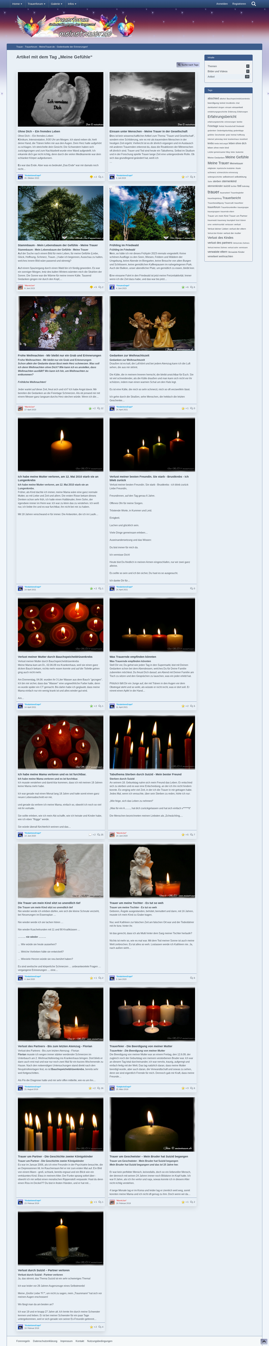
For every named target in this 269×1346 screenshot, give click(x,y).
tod (239, 185)
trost (238, 220)
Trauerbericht (231, 198)
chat (237, 103)
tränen (243, 220)
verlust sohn (233, 247)
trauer (213, 192)
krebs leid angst (221, 143)
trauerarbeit (225, 193)
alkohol (223, 99)
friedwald (240, 126)
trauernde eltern (227, 212)
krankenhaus (233, 139)
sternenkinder (215, 186)
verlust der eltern (237, 228)
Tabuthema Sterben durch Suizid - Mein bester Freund (146, 774)
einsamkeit (237, 107)
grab (228, 135)
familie (239, 122)
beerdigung (213, 103)
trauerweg (221, 220)
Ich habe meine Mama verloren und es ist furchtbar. (52, 774)
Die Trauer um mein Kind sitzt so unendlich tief (49, 903)
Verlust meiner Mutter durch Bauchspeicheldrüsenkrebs (55, 656)
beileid (222, 103)
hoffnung (241, 135)
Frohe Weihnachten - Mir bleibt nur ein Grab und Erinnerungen (59, 355)
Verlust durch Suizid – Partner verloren (44, 1270)
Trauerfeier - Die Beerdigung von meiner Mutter (141, 1046)
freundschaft (230, 126)
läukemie (239, 152)
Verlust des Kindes (220, 237)
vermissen (243, 247)
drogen (221, 107)
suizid (227, 186)
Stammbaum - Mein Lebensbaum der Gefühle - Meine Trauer (58, 245)
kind (225, 139)
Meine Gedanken (216, 157)
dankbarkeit (213, 107)
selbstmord (228, 176)
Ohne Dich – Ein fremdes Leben (39, 131)
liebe (233, 152)
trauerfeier (238, 203)
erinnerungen (230, 122)
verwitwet (213, 256)
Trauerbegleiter (237, 193)
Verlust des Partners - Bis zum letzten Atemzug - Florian (55, 1046)
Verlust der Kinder (215, 233)
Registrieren (239, 3)
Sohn (210, 181)
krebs (211, 143)
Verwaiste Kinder (236, 252)
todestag (245, 186)
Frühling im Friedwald (124, 245)
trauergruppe (243, 207)
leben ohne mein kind (218, 147)
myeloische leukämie (226, 168)
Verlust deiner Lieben (218, 228)
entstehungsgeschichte (217, 112)
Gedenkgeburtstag (225, 131)
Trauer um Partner (238, 216)
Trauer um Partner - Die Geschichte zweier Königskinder (55, 1156)
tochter (234, 186)
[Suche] (253, 4)
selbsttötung (240, 176)
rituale (238, 168)
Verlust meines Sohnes (217, 247)
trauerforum (214, 207)
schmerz (212, 172)
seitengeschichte (215, 177)
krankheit (244, 139)
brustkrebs (230, 103)
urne (210, 224)
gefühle (211, 135)
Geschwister (220, 135)
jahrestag (219, 139)
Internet (211, 139)
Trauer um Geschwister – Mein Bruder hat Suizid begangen (149, 1156)
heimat (233, 135)
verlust (237, 224)
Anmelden (222, 3)
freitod (221, 126)
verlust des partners (220, 242)
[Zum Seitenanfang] (264, 1341)
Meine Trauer (218, 163)
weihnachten (226, 256)
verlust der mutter (232, 233)
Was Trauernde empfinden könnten (133, 656)
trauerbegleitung (215, 198)
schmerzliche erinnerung (227, 172)
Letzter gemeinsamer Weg (219, 152)
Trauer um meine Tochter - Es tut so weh (136, 903)
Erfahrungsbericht (222, 117)
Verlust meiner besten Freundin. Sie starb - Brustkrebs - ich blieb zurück (149, 478)
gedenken (212, 131)
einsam (228, 107)
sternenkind (229, 181)
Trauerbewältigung (216, 203)
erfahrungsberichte (216, 122)
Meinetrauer (236, 163)
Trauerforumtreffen (229, 207)
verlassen (229, 224)
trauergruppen (214, 212)
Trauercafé (229, 203)
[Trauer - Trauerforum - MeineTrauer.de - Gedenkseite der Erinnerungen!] (134, 25)
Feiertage (213, 126)
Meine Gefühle (237, 157)
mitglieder (212, 168)
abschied (213, 98)
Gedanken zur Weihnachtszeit (129, 355)
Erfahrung (232, 112)
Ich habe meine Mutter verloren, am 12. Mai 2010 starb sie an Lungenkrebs (58, 478)
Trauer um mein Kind (218, 216)
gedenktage (239, 131)
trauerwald (212, 220)
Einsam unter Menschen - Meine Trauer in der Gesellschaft (148, 131)
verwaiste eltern (217, 251)
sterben (217, 181)
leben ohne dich (237, 143)
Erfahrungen (242, 112)
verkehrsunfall (218, 224)
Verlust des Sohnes (241, 243)
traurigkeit (231, 220)
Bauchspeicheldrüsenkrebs (238, 99)
